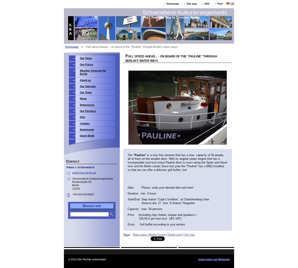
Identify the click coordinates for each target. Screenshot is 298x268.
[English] (232, 3)
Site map (192, 3)
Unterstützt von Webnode (214, 259)
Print (220, 3)
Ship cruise (140, 234)
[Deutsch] (227, 3)
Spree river (175, 234)
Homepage (172, 3)
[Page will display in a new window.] (177, 108)
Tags (126, 234)
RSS (207, 3)
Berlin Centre (157, 234)
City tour (189, 234)
